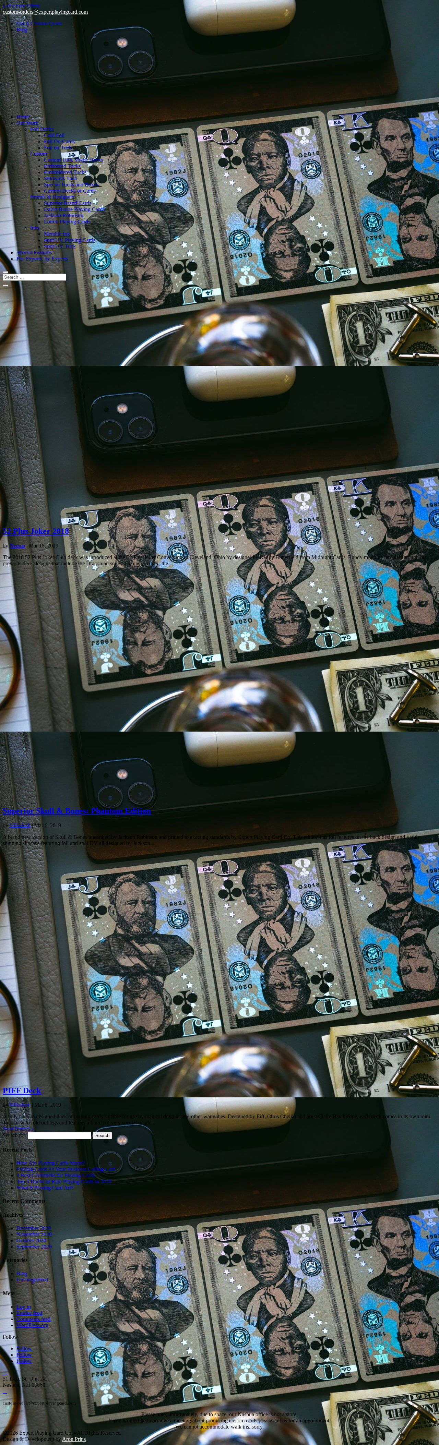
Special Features (34, 252)
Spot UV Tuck (60, 246)
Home (23, 117)
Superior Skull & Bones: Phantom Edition (77, 810)
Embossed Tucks (62, 166)
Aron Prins (74, 1439)
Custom (38, 154)
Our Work (27, 123)
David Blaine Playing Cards (74, 209)
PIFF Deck (22, 1090)
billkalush (20, 825)
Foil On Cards (59, 141)
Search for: (14, 1135)
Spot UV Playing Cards (69, 240)
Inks (34, 228)
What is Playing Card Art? (44, 1188)
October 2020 (31, 1240)
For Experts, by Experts (42, 259)
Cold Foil (54, 135)
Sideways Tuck (60, 178)
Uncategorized (32, 1280)
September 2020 (34, 1247)
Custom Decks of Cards (70, 191)
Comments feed (33, 1319)
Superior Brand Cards (67, 203)
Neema (17, 546)
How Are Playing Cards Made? (50, 1163)
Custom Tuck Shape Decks (73, 160)
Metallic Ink (57, 234)
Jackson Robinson (63, 215)
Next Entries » (18, 1129)
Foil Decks (42, 129)
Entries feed (29, 1313)
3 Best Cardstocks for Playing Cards (55, 1175)
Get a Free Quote (21, 6)
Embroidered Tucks (65, 172)
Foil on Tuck (58, 147)
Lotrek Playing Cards (67, 222)
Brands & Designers (52, 197)
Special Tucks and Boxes (71, 185)
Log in (23, 1307)
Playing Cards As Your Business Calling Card (66, 1169)
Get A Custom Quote (39, 23)
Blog (21, 30)
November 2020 (34, 1234)
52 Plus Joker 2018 (36, 531)
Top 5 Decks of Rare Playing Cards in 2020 (63, 1181)
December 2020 (33, 1228)
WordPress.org (32, 1325)
